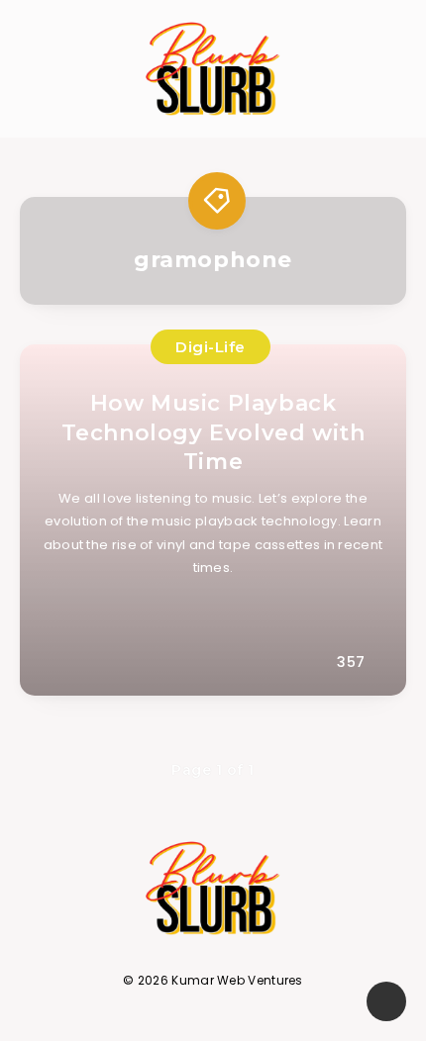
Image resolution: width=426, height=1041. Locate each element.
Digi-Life (210, 346)
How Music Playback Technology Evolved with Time (213, 432)
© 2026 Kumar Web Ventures (213, 980)
